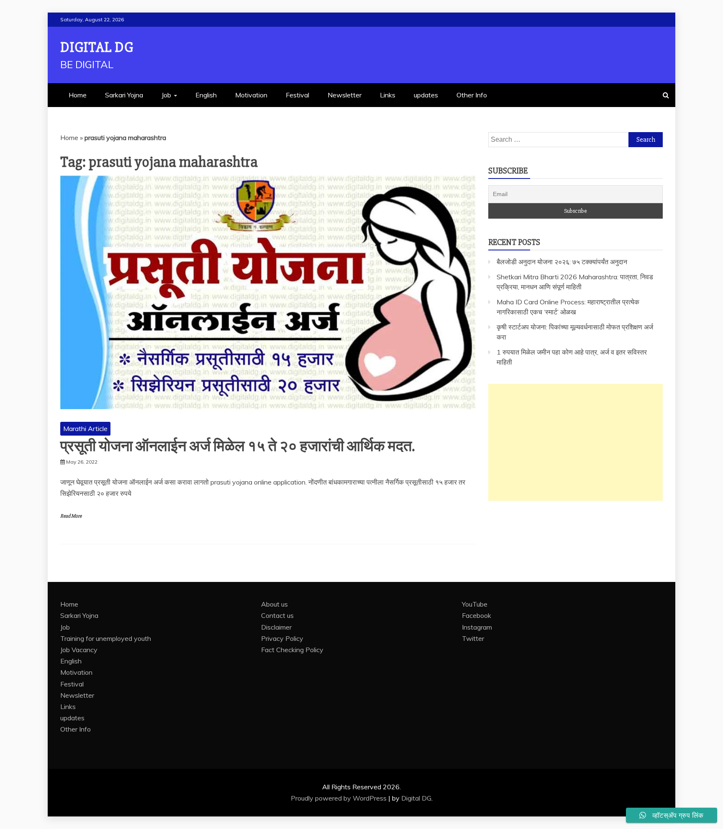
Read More (71, 516)
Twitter (473, 638)
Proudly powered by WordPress (339, 798)
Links (387, 95)
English (206, 95)
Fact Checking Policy (292, 649)
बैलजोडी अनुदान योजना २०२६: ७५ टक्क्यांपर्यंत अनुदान (562, 262)
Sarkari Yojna (124, 95)
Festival (297, 95)
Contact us (277, 615)
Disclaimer (276, 627)
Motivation (251, 95)
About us (274, 604)
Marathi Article (85, 428)
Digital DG (96, 47)
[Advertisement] (575, 442)
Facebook (476, 615)
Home (78, 95)
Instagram (477, 627)
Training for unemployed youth (105, 638)
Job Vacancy (78, 649)
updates (426, 95)
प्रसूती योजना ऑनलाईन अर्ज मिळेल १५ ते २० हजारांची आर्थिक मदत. (237, 446)
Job (166, 95)
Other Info (471, 95)
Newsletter (345, 95)
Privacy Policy (282, 638)
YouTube (474, 604)
